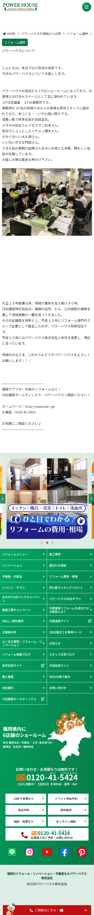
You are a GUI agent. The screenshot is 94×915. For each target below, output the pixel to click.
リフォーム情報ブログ (16, 654)
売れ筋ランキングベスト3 (65, 587)
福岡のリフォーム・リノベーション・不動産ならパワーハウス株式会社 (47, 875)
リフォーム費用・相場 (63, 576)
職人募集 (8, 676)
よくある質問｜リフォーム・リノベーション (22, 643)
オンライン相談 (66, 821)
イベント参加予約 (66, 798)
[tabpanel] (47, 498)
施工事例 (55, 554)
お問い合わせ (57, 688)
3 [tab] (52, 542)
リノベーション (12, 565)
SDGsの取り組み (59, 676)
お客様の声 (9, 632)
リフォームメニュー (15, 554)
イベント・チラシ (13, 587)
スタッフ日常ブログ (62, 654)
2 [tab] (47, 542)
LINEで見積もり (24, 798)
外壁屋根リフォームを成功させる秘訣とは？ (69, 610)
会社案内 (8, 688)
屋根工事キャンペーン (16, 610)
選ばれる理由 (57, 565)
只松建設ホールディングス (19, 699)
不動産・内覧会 (12, 576)
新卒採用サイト (12, 665)
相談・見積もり (24, 821)
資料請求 (66, 810)
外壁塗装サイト (59, 621)
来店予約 (23, 810)
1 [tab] (42, 542)
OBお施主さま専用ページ (65, 632)
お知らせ (55, 643)
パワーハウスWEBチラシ (65, 599)
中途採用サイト (59, 665)
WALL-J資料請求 (13, 621)
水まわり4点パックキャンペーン (21, 598)
